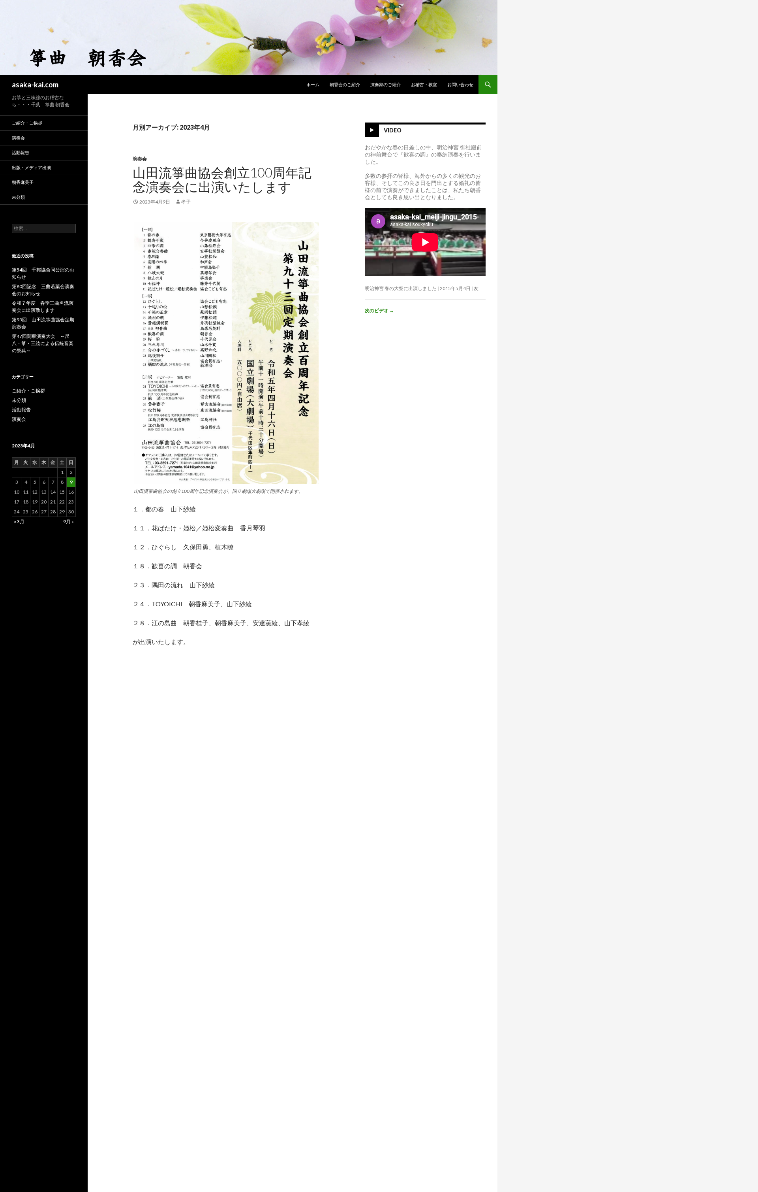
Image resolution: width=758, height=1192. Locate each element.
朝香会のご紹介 (345, 84)
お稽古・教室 (424, 84)
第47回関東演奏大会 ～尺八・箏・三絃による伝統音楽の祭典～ (42, 343)
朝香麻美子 (23, 182)
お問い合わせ (460, 84)
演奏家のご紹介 (385, 84)
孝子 (186, 202)
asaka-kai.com (35, 84)
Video (393, 130)
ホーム (312, 84)
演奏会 (140, 159)
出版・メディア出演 (31, 167)
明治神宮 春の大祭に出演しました (401, 288)
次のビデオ (379, 310)
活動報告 (20, 152)
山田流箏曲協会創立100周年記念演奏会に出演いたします (222, 179)
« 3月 (19, 521)
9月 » (68, 521)
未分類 (18, 197)
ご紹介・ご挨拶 (27, 122)
